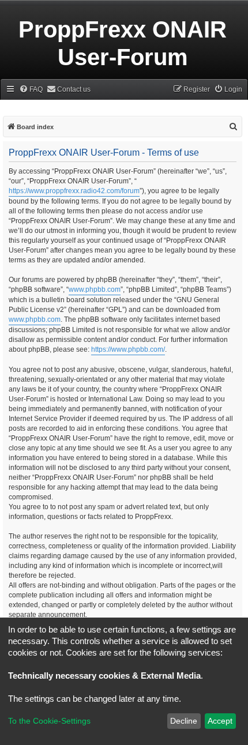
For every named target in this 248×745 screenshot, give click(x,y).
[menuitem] (31, 89)
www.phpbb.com (95, 289)
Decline (183, 720)
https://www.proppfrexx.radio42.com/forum (74, 191)
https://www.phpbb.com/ (128, 349)
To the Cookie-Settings (49, 720)
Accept (220, 720)
